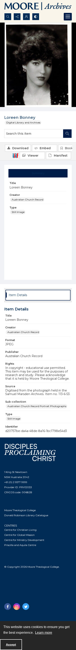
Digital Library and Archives (23, 122)
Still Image (18, 212)
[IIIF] (15, 155)
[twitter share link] (25, 606)
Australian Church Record (27, 199)
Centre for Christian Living (20, 529)
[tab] (38, 173)
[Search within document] (67, 133)
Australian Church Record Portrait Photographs (36, 406)
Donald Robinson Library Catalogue (26, 515)
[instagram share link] (16, 606)
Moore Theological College (20, 510)
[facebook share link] (7, 606)
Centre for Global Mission (19, 534)
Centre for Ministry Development (24, 540)
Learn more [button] (43, 632)
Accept (11, 644)
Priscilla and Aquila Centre (20, 545)
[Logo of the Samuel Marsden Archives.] (38, 6)
